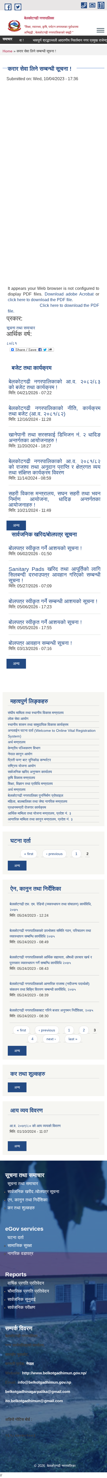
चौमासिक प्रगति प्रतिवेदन (28, 1291)
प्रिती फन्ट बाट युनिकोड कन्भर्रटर (29, 760)
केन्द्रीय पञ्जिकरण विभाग (24, 748)
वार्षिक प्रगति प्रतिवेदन (26, 1283)
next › (51, 1039)
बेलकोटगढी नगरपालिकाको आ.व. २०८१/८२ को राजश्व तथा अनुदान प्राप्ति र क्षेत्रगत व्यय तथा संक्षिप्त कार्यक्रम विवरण (55, 466)
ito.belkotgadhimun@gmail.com (34, 1401)
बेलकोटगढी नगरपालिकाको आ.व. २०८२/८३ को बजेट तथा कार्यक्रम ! (55, 384)
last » (73, 1039)
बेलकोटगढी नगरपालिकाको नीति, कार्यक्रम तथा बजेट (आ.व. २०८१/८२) (55, 411)
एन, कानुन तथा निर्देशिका (28, 1199)
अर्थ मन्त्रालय (16, 742)
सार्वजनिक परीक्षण (21, 1307)
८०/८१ (11, 343)
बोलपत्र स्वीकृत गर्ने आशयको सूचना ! (45, 548)
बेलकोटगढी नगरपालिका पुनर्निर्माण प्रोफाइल (36, 795)
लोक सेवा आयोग (18, 719)
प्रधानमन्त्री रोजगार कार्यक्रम (28, 807)
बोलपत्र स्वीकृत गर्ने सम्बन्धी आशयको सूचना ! (53, 601)
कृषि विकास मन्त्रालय (22, 778)
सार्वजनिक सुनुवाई (22, 1299)
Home (7, 51)
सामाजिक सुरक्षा (20, 1245)
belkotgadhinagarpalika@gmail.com (37, 1391)
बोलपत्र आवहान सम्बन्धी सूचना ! (40, 643)
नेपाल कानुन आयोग (20, 754)
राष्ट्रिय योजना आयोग (22, 766)
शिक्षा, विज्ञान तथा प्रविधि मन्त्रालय (31, 784)
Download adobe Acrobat (70, 294)
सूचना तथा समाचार (20, 328)
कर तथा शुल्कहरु (21, 1207)
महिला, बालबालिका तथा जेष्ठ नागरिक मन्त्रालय (38, 801)
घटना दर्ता (16, 1237)
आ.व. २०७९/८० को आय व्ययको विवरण (35, 1126)
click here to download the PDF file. (40, 300)
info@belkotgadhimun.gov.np (44, 1382)
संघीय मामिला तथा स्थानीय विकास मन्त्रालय (36, 713)
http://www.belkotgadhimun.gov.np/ (54, 1373)
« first (28, 854)
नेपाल (30, 1363)
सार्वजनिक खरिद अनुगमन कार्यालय (30, 772)
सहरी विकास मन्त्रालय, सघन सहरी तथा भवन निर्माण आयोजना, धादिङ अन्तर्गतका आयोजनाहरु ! (55, 499)
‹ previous (54, 854)
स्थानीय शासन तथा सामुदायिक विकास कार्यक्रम (38, 724)
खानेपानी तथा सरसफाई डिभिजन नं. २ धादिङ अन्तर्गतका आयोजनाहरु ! (55, 437)
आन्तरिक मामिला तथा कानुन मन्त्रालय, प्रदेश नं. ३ (41, 819)
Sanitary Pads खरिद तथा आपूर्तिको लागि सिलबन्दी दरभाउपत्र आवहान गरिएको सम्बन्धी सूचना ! (55, 574)
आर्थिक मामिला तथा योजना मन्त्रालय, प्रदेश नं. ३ (39, 813)
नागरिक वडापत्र (20, 1253)
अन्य (16, 525)
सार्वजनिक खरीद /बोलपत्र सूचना (33, 1191)
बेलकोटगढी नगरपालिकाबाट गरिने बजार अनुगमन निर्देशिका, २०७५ (51, 1010)
